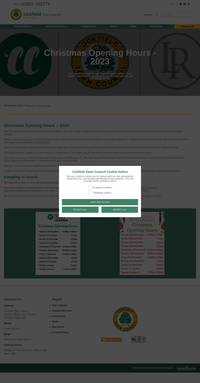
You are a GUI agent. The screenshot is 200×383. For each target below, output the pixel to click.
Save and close (100, 202)
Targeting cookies (102, 192)
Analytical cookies (102, 187)
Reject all (80, 210)
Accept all (120, 210)
